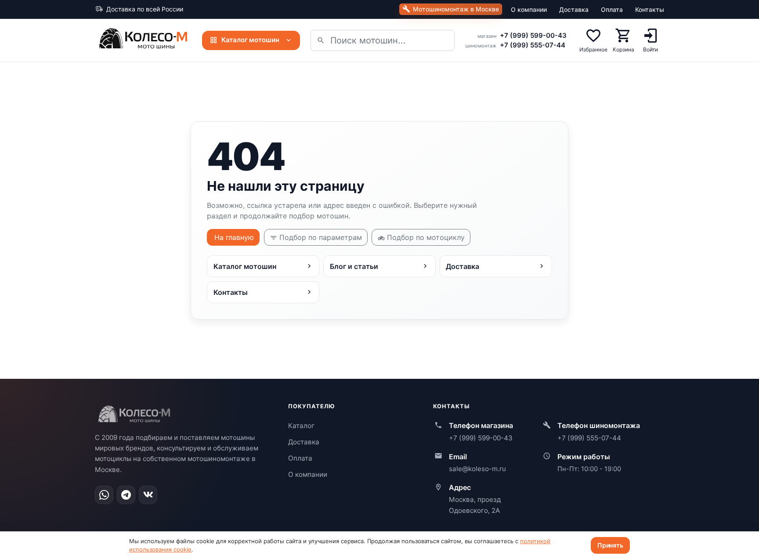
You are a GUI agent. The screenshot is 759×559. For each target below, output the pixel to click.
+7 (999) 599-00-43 (533, 35)
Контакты (649, 9)
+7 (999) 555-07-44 (532, 45)
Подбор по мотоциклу (426, 237)
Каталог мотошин (250, 40)
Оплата (612, 9)
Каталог (301, 425)
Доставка (574, 9)
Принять (610, 545)
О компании (529, 9)
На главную (234, 237)
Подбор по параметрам (320, 237)
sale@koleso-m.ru (477, 469)
